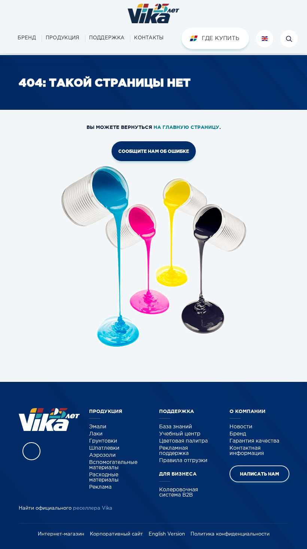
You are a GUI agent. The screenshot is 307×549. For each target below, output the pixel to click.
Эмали (97, 427)
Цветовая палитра (183, 441)
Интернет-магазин (61, 534)
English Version (167, 534)
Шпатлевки (104, 448)
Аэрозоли (102, 455)
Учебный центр (179, 434)
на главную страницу (186, 127)
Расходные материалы (104, 477)
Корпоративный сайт (116, 534)
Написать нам (259, 473)
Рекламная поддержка (174, 451)
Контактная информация (247, 451)
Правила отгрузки (183, 460)
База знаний (175, 427)
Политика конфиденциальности (230, 534)
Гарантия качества (254, 441)
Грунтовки (103, 441)
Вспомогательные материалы (113, 465)
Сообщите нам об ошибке (153, 151)
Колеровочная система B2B (178, 492)
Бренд (238, 434)
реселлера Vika (92, 508)
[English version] (264, 38)
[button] (62, 38)
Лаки (96, 434)
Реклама (100, 487)
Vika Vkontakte (31, 451)
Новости (241, 427)
